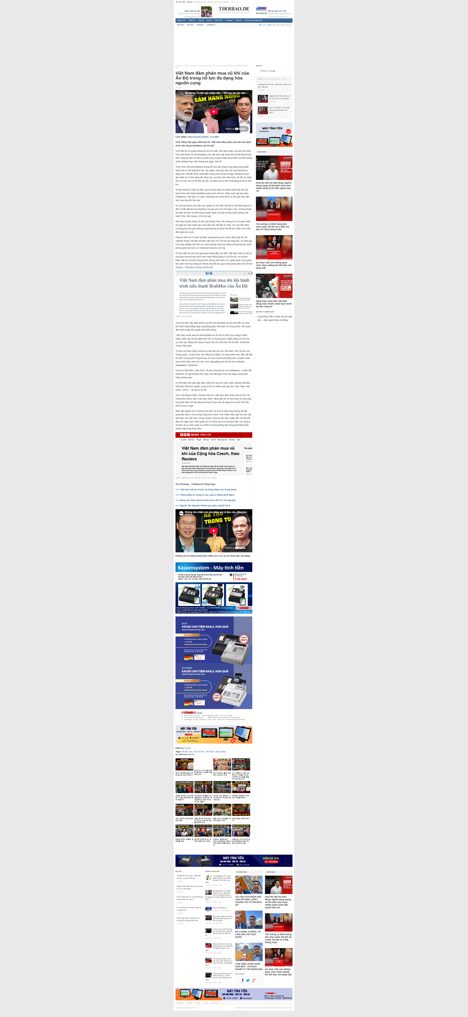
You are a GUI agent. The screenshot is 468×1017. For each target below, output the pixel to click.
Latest (260, 79)
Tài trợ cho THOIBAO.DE (253, 20)
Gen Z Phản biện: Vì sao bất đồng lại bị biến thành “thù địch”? (211, 2)
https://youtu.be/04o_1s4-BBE (203, 137)
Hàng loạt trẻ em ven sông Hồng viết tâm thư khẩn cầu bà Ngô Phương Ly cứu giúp (219, 947)
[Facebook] (244, 981)
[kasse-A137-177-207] (214, 723)
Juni (186, 65)
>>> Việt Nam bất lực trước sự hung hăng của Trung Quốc (206, 489)
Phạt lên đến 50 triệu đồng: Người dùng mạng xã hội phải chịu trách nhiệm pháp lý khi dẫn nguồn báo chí (273, 187)
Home (177, 65)
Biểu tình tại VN (192, 11)
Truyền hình (241, 872)
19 (190, 65)
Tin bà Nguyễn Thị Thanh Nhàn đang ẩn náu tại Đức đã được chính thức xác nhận (218, 879)
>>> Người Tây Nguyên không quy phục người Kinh (203, 505)
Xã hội (209, 20)
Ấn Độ (185, 751)
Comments (276, 79)
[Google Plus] (255, 981)
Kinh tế (201, 20)
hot (190, 751)
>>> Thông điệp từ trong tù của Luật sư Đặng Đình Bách (205, 495)
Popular (267, 79)
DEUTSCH (190, 25)
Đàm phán (221, 751)
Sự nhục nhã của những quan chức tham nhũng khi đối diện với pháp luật (273, 265)
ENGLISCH (180, 25)
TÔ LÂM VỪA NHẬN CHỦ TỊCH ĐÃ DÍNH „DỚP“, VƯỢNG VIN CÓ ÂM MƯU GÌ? (248, 901)
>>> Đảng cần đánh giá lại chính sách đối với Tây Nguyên (206, 500)
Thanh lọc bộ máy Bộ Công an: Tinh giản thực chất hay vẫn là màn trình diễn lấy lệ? (218, 932)
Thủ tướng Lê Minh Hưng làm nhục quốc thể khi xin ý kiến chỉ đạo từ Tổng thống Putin (272, 227)
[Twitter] (249, 981)
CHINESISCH (211, 25)
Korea (194, 65)
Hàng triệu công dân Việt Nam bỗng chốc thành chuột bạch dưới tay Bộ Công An (274, 304)
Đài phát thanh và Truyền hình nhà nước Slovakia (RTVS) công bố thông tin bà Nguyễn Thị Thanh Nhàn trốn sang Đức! (218, 895)
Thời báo (182, 1007)
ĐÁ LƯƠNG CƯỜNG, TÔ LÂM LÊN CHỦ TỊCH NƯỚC (248, 934)
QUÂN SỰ (214, 1003)
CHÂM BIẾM (261, 152)
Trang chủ (181, 20)
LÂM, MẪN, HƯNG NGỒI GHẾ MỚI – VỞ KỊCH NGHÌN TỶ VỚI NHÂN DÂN (249, 966)
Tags (283, 79)
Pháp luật (218, 20)
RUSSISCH (200, 25)
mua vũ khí (198, 751)
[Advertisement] (234, 46)
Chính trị (191, 20)
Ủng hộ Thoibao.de (219, 908)
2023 (182, 65)
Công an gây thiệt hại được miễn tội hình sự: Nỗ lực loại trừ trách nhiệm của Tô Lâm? (218, 977)
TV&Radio (229, 20)
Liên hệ (238, 20)
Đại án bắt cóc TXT (277, 11)
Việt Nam (209, 751)
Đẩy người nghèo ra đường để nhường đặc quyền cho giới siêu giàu (222, 918)
